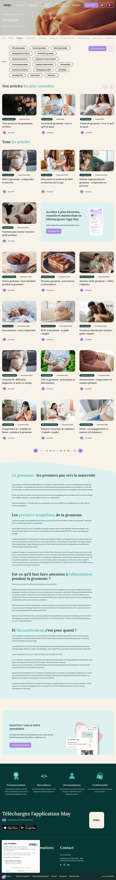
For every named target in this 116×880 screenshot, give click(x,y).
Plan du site (54, 876)
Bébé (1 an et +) (97, 38)
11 (53, 451)
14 (64, 451)
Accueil (4, 14)
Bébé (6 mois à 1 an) (84, 38)
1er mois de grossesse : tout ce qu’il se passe (56, 125)
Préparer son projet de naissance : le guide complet (58, 430)
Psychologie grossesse (20, 64)
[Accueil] (7, 5)
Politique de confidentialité (23, 876)
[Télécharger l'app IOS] (11, 827)
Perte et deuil (35, 75)
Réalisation (108, 876)
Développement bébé (43, 70)
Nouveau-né (53, 38)
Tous (3, 38)
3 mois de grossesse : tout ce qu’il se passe (97, 125)
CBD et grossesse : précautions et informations (58, 381)
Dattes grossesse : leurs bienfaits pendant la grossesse (19, 283)
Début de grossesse (60, 48)
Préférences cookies (74, 876)
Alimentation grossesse (46, 53)
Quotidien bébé (17, 75)
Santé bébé (62, 70)
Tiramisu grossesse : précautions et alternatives (57, 283)
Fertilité (11, 38)
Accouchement (30, 38)
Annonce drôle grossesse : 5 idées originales (96, 283)
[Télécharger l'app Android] (28, 827)
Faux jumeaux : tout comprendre (19, 330)
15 (68, 451)
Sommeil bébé (65, 64)
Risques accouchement (20, 70)
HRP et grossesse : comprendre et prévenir (18, 181)
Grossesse (16, 14)
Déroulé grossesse (18, 48)
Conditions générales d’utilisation (40, 876)
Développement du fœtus (21, 53)
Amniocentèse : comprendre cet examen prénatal (95, 381)
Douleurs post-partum (19, 59)
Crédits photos (63, 876)
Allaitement (51, 75)
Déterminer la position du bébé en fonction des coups (57, 181)
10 (50, 451)
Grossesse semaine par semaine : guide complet (96, 332)
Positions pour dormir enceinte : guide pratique (18, 233)
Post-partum (42, 38)
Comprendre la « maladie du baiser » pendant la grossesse (17, 430)
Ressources (10, 14)
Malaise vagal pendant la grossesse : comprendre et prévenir (92, 182)
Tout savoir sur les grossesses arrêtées (17, 125)
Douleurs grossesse (39, 48)
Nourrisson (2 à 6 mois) (67, 38)
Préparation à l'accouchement (45, 59)
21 (74, 451)
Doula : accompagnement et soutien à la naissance (93, 430)
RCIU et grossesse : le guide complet (55, 332)
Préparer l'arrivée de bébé (44, 64)
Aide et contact (65, 855)
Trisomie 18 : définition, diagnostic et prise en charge (17, 381)
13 (61, 451)
